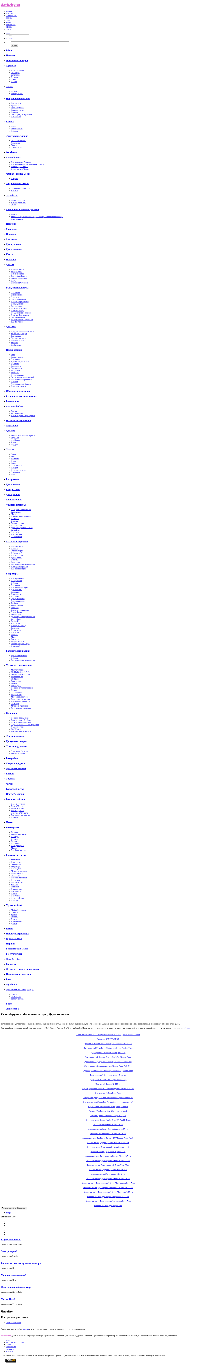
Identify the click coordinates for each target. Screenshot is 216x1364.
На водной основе (18, 308)
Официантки (16, 862)
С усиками (15, 359)
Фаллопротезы (17, 727)
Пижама (14, 817)
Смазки (14, 411)
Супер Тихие (16, 612)
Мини (13, 514)
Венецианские (17, 94)
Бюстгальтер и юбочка (20, 815)
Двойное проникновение (21, 528)
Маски (14, 848)
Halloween (15, 896)
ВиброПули (16, 619)
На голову (15, 843)
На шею (14, 832)
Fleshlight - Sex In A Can (21, 672)
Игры (13, 442)
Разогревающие (17, 310)
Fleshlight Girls (17, 676)
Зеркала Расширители (20, 188)
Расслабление (17, 413)
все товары (10, 38)
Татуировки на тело (19, 834)
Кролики (15, 639)
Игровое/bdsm (17, 921)
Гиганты (14, 521)
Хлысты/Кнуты (17, 70)
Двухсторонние (17, 523)
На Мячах (15, 519)
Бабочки (14, 635)
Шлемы (14, 91)
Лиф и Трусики (17, 808)
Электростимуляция (19, 566)
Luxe (13, 355)
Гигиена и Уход (17, 274)
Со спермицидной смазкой (22, 377)
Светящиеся (16, 366)
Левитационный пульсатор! (16, 1287)
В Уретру (15, 179)
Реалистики (16, 512)
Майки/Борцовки (18, 910)
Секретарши (16, 864)
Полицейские (17, 882)
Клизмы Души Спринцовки (23, 416)
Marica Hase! (8, 1299)
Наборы (14, 112)
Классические (17, 357)
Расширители (16, 129)
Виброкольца (16, 695)
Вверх (8, 1212)
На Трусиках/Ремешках (21, 722)
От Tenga (15, 704)
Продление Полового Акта (22, 331)
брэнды (9, 18)
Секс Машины (17, 219)
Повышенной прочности (21, 379)
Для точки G (16, 534)
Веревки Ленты (17, 110)
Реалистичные (17, 605)
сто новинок (11, 16)
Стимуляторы (17, 551)
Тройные (15, 603)
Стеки (13, 79)
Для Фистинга (17, 322)
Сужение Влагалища (20, 315)
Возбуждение (16, 271)
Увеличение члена (18, 338)
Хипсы (14, 919)
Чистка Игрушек (18, 753)
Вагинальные (16, 295)
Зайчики (14, 884)
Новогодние (16, 869)
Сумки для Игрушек (19, 751)
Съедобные (16, 472)
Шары (13, 126)
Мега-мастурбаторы (19, 697)
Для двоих (15, 585)
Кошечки (15, 887)
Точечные (15, 373)
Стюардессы (16, 889)
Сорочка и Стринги (19, 813)
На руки (14, 841)
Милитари (15, 860)
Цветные (15, 364)
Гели (13, 474)
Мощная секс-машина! (13, 1275)
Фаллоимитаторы (18, 141)
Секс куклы (16, 681)
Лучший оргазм (17, 269)
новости (9, 13)
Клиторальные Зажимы (21, 162)
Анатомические (17, 601)
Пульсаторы (16, 630)
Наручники (16, 103)
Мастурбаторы (17, 670)
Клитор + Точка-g (18, 626)
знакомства (11, 25)
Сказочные (15, 875)
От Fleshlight (16, 692)
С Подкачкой (16, 553)
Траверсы (15, 105)
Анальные (15, 143)
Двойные (15, 628)
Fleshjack (14, 679)
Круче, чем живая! (11, 1239)
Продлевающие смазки (21, 313)
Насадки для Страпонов (21, 516)
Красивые (15, 592)
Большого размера (18, 386)
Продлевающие (17, 375)
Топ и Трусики (17, 811)
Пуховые (15, 77)
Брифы (14, 914)
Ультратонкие (17, 368)
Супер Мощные (17, 599)
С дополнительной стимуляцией (25, 725)
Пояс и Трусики (18, 804)
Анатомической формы (21, 384)
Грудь (13, 280)
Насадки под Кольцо (20, 718)
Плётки (14, 82)
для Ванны (15, 440)
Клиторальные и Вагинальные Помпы (27, 164)
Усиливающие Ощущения (22, 319)
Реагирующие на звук (20, 644)
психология (16, 996)
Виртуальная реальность (21, 708)
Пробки (14, 548)
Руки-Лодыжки (17, 108)
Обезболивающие (18, 299)
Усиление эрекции (19, 334)
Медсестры (15, 866)
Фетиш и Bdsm (17, 898)
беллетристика (17, 999)
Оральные (15, 292)
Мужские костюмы (19, 871)
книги (8, 22)
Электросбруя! (9, 1251)
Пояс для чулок (17, 846)
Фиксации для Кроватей (21, 114)
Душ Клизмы (16, 557)
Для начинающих (18, 569)
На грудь (14, 837)
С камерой (15, 646)
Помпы (14, 690)
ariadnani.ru (187, 1028)
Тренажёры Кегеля (19, 276)
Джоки (14, 923)
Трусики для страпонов (21, 731)
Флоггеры (15, 73)
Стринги (14, 912)
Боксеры (14, 917)
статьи (9, 29)
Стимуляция (16, 147)
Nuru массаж (16, 465)
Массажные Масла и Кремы (23, 435)
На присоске (16, 525)
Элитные (15, 632)
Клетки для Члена (18, 202)
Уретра (14, 145)
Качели (14, 214)
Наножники (16, 117)
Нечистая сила (17, 873)
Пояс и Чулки (17, 806)
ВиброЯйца (16, 621)
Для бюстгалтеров (18, 850)
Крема (13, 463)
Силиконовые (17, 306)
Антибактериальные (19, 301)
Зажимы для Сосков (19, 167)
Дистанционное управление (23, 564)
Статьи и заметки (13, 1323)
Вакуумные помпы (19, 278)
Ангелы (14, 900)
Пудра (13, 461)
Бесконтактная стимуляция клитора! (21, 1263)
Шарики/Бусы (17, 546)
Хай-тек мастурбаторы (20, 701)
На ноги (14, 839)
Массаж (14, 343)
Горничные (16, 880)
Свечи (13, 454)
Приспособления (18, 470)
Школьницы (16, 891)
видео (8, 20)
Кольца (14, 683)
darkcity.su (10, 5)
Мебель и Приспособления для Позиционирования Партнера (37, 217)
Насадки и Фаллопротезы (22, 688)
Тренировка (16, 336)
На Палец (15, 596)
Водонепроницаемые (20, 610)
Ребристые (15, 370)
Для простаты (17, 555)
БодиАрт (15, 438)
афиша (9, 27)
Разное (14, 893)
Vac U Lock (16, 729)
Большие (14, 608)
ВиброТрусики (17, 641)
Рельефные (15, 530)
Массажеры (16, 614)
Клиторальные (17, 578)
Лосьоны (15, 459)
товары (9, 11)
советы (14, 994)
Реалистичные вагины (20, 699)
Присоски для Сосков (20, 169)
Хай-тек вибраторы (19, 587)
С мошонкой (16, 537)
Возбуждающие (17, 304)
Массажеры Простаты (20, 674)
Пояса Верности (18, 200)
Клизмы (14, 190)
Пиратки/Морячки (19, 878)
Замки (13, 205)
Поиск (9, 33)
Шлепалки (15, 75)
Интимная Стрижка (19, 283)
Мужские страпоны (19, 706)
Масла (13, 456)
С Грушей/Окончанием (21, 510)
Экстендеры (16, 686)
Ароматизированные (20, 361)
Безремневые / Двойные (21, 720)
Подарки (14, 444)
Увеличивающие (18, 317)
